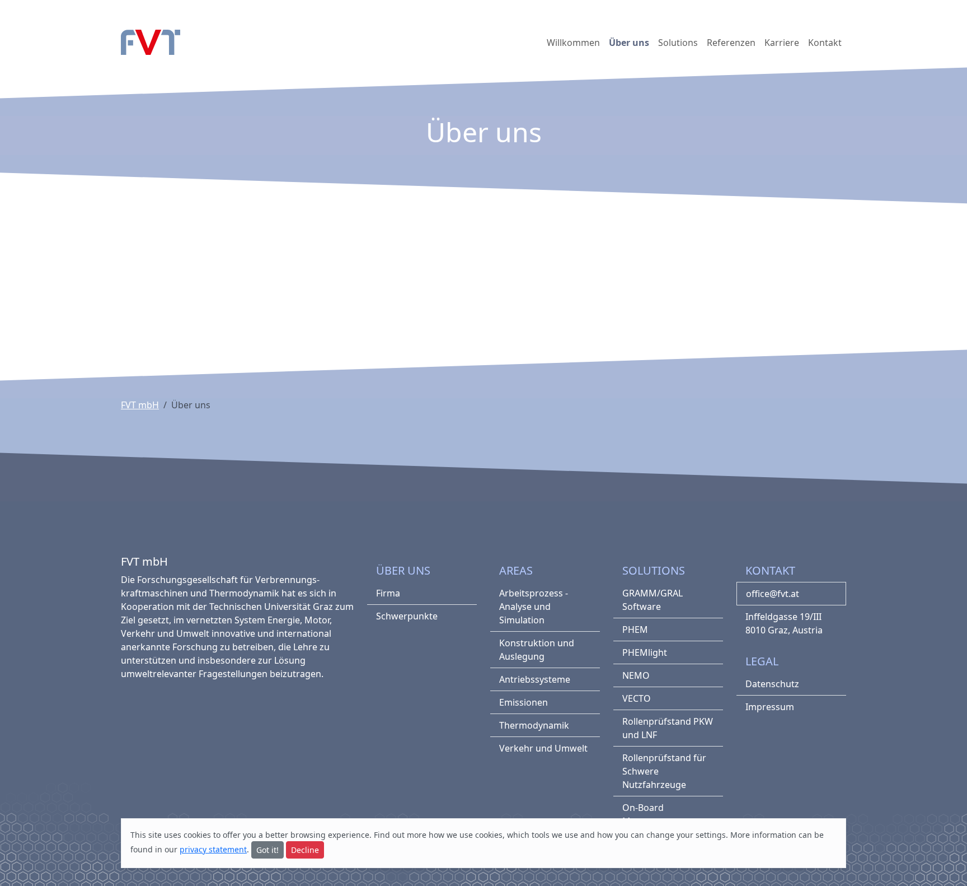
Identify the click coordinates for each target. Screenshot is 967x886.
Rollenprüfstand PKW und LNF (667, 728)
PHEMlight (644, 652)
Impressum (769, 707)
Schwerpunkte (407, 616)
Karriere (781, 42)
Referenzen (731, 42)
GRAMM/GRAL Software (652, 600)
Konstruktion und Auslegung (536, 650)
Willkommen (573, 42)
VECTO (636, 698)
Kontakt (825, 42)
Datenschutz (772, 684)
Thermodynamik (534, 725)
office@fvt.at (772, 593)
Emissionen (523, 702)
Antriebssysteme (534, 679)
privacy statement (213, 849)
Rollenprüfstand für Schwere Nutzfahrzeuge (664, 771)
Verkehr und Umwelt (543, 748)
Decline (305, 850)
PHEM (635, 629)
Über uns (629, 42)
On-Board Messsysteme (651, 814)
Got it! (267, 850)
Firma (388, 593)
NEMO (636, 675)
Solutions (678, 42)
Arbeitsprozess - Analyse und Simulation (533, 606)
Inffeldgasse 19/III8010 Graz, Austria (784, 623)
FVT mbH (140, 405)
